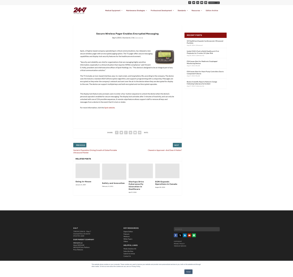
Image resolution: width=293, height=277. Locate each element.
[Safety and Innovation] (114, 172)
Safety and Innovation (113, 183)
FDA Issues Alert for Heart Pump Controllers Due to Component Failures (205, 73)
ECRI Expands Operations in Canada (166, 183)
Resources (196, 11)
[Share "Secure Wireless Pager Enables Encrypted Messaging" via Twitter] (121, 132)
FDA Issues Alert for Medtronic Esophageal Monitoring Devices (202, 62)
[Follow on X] (180, 235)
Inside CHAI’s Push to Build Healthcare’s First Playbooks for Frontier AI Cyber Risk (203, 52)
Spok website (109, 107)
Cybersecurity (200, 55)
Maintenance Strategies (135, 11)
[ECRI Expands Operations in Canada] (167, 171)
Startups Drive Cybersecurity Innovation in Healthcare (136, 185)
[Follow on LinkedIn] (185, 235)
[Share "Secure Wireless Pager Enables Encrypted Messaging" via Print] (139, 132)
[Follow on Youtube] (189, 235)
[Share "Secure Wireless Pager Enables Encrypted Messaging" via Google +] (126, 132)
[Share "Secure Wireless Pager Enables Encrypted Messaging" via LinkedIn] (130, 132)
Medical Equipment (112, 11)
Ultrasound (199, 45)
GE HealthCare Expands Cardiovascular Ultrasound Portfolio (205, 42)
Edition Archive (212, 11)
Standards (182, 11)
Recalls (198, 66)
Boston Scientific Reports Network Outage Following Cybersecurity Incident (202, 83)
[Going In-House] (88, 171)
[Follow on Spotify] (194, 235)
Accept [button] (188, 272)
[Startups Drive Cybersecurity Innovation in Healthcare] (141, 171)
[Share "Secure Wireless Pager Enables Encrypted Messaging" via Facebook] (116, 132)
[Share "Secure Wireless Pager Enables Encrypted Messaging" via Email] (135, 132)
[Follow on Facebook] (176, 235)
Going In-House (83, 181)
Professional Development (161, 11)
